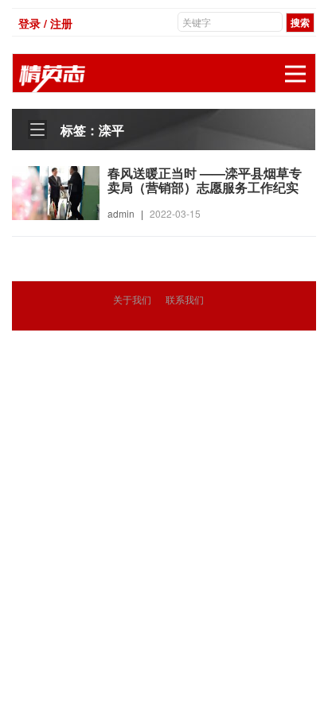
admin (121, 213)
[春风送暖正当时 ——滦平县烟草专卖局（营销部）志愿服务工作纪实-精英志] (56, 191)
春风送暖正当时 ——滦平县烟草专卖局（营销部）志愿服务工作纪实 (204, 180)
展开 (295, 74)
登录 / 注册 (45, 23)
